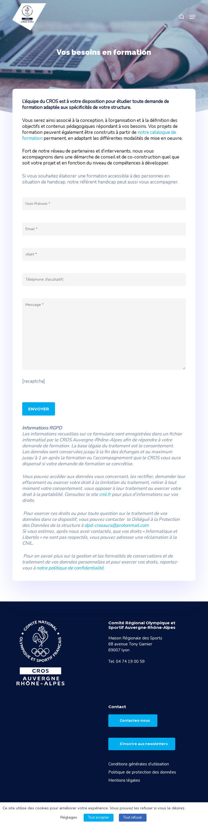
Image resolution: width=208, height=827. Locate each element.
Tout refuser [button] (132, 817)
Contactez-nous (135, 720)
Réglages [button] (68, 817)
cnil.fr (105, 494)
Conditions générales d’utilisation (138, 764)
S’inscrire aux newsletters (144, 744)
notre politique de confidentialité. (71, 568)
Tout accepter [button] (98, 817)
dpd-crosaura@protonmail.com (116, 525)
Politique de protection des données (142, 772)
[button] (193, 17)
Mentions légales (124, 780)
